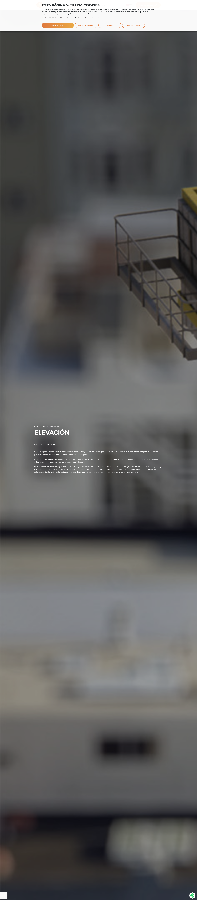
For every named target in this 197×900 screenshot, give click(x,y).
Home (36, 426)
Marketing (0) (97, 17)
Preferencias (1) (66, 17)
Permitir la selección (86, 25)
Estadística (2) (82, 17)
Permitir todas (57, 25)
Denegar (110, 25)
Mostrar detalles (133, 25)
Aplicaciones (45, 426)
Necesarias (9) (50, 17)
